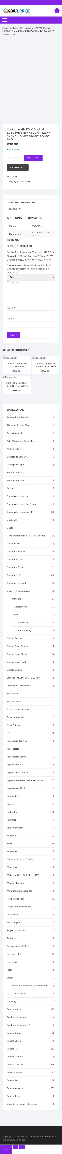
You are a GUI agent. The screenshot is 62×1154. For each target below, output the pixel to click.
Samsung (11, 1001)
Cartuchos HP (16, 28)
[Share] (9, 1147)
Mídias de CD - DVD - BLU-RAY (23, 875)
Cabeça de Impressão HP (20, 512)
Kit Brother (12, 812)
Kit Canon (11, 819)
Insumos (11, 804)
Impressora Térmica (17, 741)
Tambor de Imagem (16, 1017)
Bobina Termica (14, 472)
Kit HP (10, 843)
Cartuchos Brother (16, 551)
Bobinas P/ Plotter (16, 480)
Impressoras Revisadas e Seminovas (25, 780)
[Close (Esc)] (3, 1147)
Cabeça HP (12, 520)
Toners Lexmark (15, 1064)
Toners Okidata (14, 1072)
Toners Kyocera (15, 1056)
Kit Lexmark (13, 851)
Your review (14, 282)
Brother (10, 488)
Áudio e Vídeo (14, 448)
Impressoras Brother (17, 756)
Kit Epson (11, 835)
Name (11, 308)
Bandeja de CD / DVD (17, 456)
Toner (15, 614)
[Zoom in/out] (22, 1147)
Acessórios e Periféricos (19, 417)
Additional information (22, 202)
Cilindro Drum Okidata (17, 654)
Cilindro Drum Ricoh (16, 662)
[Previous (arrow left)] (3, 1151)
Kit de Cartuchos (15, 827)
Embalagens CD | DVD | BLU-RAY (24, 677)
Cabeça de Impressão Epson (21, 504)
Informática (12, 796)
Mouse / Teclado (15, 883)
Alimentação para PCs (18, 425)
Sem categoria (14, 1009)
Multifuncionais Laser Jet (19, 891)
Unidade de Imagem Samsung (22, 1104)
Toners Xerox (13, 1096)
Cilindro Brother (14, 638)
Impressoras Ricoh (16, 788)
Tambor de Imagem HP (18, 1025)
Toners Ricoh (13, 1080)
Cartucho (16, 598)
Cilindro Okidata (14, 669)
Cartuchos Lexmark (16, 583)
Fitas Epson (12, 693)
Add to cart (33, 158)
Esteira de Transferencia (19, 685)
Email (10, 318)
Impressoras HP (15, 764)
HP (8, 733)
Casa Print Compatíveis (18, 591)
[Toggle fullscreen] (15, 1147)
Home (5, 28)
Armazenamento (15, 433)
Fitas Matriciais (14, 701)
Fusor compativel (15, 717)
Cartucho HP (13, 543)
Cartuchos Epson (15, 567)
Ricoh (10, 969)
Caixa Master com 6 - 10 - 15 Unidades (26, 535)
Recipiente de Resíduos (19, 946)
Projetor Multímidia (16, 930)
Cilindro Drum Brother (17, 646)
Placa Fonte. (13, 914)
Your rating (13, 272)
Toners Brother (21, 622)
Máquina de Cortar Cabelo (20, 859)
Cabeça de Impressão (18, 496)
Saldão (10, 977)
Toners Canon (14, 1040)
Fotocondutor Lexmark (18, 709)
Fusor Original (13, 725)
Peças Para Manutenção (19, 906)
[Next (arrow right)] (9, 1151)
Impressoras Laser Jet (18, 772)
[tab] (31, 202)
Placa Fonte (20, 993)
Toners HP (12, 1048)
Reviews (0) (15, 209)
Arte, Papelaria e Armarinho (20, 441)
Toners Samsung (22, 630)
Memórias (12, 867)
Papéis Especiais (15, 898)
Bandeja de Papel (15, 464)
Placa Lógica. (13, 922)
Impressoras (13, 748)
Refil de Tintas (14, 954)
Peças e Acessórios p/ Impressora (29, 985)
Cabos (10, 527)
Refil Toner (12, 962)
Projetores (12, 938)
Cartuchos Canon (15, 559)
